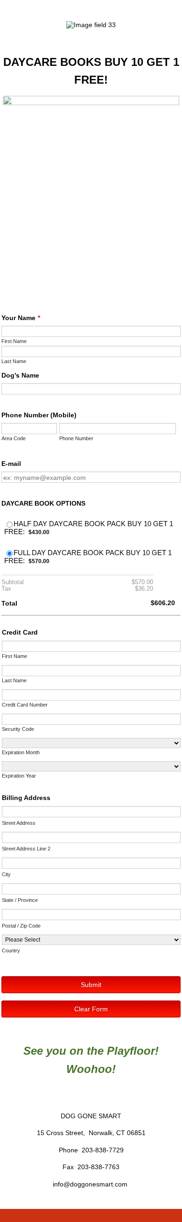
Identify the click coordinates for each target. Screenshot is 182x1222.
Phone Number (76, 438)
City (6, 874)
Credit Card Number (25, 704)
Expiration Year (19, 776)
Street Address (18, 823)
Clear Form (91, 1009)
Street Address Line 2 (26, 848)
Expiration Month (21, 752)
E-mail (11, 463)
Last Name (13, 361)
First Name (14, 341)
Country (11, 950)
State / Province (20, 900)
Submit (91, 984)
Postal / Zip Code (21, 926)
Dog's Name (20, 375)
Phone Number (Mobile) (39, 415)
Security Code (18, 729)
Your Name (20, 318)
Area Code (13, 438)
